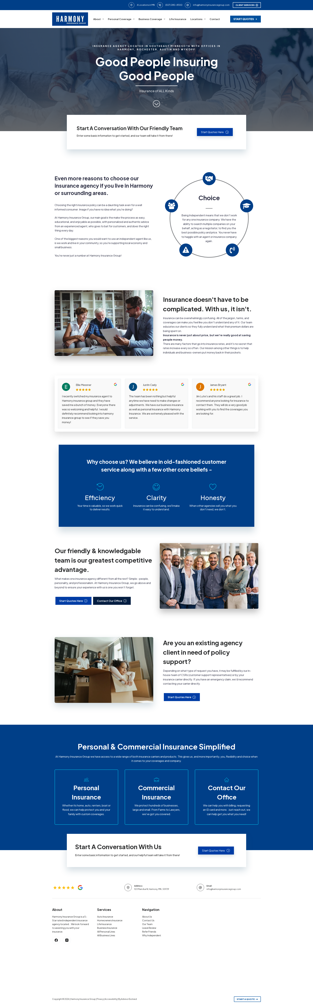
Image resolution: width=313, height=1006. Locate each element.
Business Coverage (150, 19)
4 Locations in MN (146, 5)
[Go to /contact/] (227, 797)
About (97, 19)
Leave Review (149, 927)
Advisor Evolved (129, 999)
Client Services (245, 5)
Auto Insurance (105, 916)
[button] (215, 132)
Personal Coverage (119, 19)
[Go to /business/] (156, 797)
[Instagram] (67, 940)
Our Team (147, 924)
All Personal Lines (106, 931)
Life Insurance (177, 19)
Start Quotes (243, 19)
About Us (147, 916)
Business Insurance (107, 927)
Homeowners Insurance (109, 920)
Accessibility (111, 999)
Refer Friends (149, 931)
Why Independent (151, 935)
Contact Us (148, 920)
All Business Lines (106, 935)
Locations (196, 19)
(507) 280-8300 (173, 5)
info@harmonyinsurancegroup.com (211, 5)
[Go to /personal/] (86, 797)
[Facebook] (56, 940)
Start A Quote (246, 999)
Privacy (100, 999)
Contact (215, 19)
